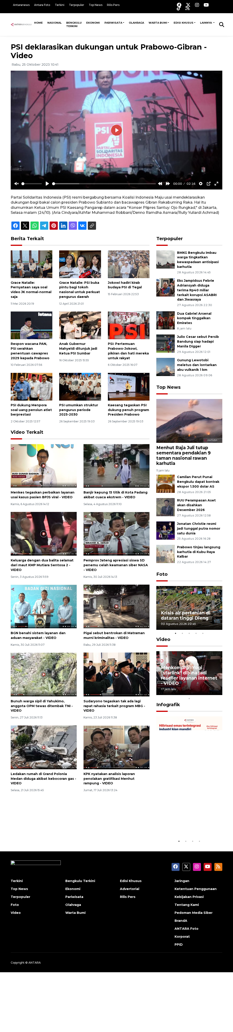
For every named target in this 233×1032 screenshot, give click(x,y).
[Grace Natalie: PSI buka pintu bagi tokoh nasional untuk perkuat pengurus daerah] (80, 264)
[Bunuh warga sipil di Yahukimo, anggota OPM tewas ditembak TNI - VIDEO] (44, 674)
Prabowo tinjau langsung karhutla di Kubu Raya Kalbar (198, 552)
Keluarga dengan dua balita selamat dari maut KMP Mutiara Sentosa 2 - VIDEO (42, 565)
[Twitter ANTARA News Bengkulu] (188, 5)
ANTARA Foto (186, 929)
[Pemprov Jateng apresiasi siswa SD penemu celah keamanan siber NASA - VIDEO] (116, 533)
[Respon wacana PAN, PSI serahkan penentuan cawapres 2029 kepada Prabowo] (31, 325)
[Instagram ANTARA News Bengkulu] (197, 5)
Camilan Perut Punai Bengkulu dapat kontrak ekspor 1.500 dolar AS (198, 482)
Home (38, 22)
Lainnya (206, 22)
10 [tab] (189, 698)
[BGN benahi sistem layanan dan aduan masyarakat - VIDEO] (44, 606)
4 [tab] (196, 633)
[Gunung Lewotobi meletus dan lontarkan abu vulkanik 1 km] (165, 366)
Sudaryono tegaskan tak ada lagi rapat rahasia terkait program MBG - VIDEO (114, 706)
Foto (162, 574)
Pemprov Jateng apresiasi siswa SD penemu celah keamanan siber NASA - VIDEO (116, 565)
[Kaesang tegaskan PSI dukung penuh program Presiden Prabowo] (128, 386)
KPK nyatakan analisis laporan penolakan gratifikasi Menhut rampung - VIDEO (109, 778)
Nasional (54, 22)
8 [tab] (210, 692)
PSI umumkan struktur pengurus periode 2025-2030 (78, 410)
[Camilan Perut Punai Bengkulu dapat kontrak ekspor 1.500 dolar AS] (165, 483)
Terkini (59, 5)
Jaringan (182, 881)
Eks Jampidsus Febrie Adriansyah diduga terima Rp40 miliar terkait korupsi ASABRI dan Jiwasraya (197, 290)
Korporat (182, 937)
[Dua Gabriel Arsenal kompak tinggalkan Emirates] (165, 320)
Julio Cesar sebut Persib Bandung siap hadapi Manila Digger (198, 341)
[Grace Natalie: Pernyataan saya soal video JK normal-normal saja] (31, 264)
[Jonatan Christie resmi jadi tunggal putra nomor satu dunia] (165, 530)
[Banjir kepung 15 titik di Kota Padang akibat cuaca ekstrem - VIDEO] (116, 466)
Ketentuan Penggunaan (196, 889)
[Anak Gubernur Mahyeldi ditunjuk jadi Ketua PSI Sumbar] (80, 325)
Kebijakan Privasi (189, 897)
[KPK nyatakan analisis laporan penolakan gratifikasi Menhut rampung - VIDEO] (116, 747)
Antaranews (21, 5)
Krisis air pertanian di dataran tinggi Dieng (185, 615)
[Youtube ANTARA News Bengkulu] (206, 5)
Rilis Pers (113, 5)
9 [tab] (216, 692)
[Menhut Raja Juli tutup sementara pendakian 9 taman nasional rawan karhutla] (189, 421)
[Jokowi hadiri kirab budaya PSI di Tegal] (128, 264)
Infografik (168, 704)
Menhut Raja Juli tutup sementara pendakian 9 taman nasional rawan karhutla (183, 455)
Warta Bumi (158, 22)
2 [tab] (182, 633)
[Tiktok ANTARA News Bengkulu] (179, 8)
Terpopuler (76, 5)
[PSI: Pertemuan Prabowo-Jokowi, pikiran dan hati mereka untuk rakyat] (128, 325)
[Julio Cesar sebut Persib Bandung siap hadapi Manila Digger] (165, 343)
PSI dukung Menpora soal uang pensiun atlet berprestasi (31, 410)
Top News (95, 5)
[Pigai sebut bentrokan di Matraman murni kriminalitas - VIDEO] (116, 606)
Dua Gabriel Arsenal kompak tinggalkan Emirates (194, 318)
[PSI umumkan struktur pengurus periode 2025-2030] (80, 386)
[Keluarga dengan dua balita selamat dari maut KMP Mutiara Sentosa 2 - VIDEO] (44, 533)
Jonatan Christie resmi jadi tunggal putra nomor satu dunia (198, 528)
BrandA (181, 921)
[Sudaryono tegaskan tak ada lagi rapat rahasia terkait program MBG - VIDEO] (116, 674)
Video (163, 639)
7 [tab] (203, 692)
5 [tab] (203, 633)
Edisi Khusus (183, 22)
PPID (179, 944)
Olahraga (136, 22)
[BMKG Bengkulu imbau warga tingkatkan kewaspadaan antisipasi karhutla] (165, 259)
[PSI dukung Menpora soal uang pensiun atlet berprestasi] (31, 386)
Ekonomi (93, 22)
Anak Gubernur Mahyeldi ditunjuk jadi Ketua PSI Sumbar (78, 348)
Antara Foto (42, 5)
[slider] (31, 184)
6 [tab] (196, 692)
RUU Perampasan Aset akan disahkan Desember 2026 (196, 505)
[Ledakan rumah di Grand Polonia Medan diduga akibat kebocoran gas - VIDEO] (44, 747)
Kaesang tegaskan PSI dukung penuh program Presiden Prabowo (128, 410)
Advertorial (129, 889)
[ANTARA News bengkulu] (21, 24)
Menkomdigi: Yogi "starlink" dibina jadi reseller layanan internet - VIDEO (189, 675)
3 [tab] (189, 633)
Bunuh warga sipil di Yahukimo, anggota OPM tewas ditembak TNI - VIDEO (42, 706)
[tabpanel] (189, 608)
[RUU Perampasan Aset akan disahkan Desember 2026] (165, 507)
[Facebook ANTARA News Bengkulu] (179, 5)
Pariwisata (113, 22)
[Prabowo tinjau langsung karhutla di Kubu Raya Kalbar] (165, 553)
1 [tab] (175, 633)
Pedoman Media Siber (194, 913)
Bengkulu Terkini (74, 24)
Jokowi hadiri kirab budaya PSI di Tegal (125, 285)
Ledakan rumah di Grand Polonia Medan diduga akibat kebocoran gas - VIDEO (43, 778)
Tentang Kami (187, 905)
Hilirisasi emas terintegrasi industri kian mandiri (184, 820)
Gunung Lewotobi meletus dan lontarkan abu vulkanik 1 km (197, 365)
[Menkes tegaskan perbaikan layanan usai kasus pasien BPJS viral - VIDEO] (44, 466)
